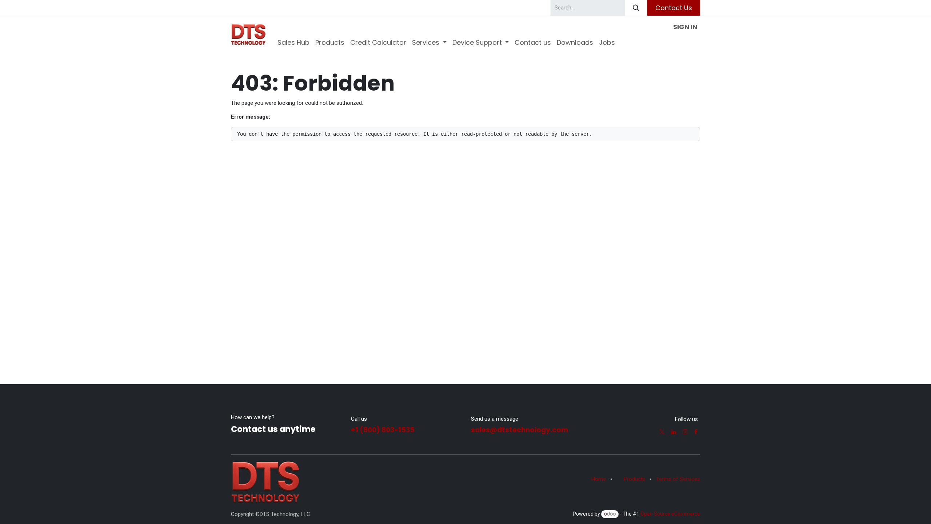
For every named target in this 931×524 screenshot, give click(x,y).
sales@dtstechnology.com (519, 430)
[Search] (636, 8)
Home (598, 479)
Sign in (685, 26)
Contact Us (673, 7)
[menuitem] (293, 42)
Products (635, 479)
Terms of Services (678, 479)
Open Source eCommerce (670, 514)
